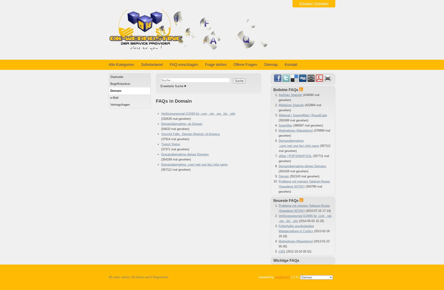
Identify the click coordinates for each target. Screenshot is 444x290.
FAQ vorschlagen (184, 65)
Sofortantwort (152, 65)
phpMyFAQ (282, 277)
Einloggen (306, 3)
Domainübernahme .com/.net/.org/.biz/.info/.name (194, 164)
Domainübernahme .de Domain (181, 124)
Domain (115, 91)
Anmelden (321, 3)
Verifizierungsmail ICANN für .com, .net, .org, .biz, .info (198, 113)
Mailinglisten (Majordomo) (296, 130)
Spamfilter (285, 125)
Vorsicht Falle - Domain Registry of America (190, 134)
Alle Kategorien (121, 65)
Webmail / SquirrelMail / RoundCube (303, 115)
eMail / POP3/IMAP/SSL (295, 156)
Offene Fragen (245, 65)
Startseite (116, 77)
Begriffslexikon (120, 84)
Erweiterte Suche (171, 86)
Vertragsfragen (120, 104)
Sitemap (271, 65)
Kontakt (291, 65)
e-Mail (114, 97)
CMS (282, 251)
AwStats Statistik (290, 95)
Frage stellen (216, 65)
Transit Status (170, 144)
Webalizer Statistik (291, 105)
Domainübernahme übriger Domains (185, 154)
